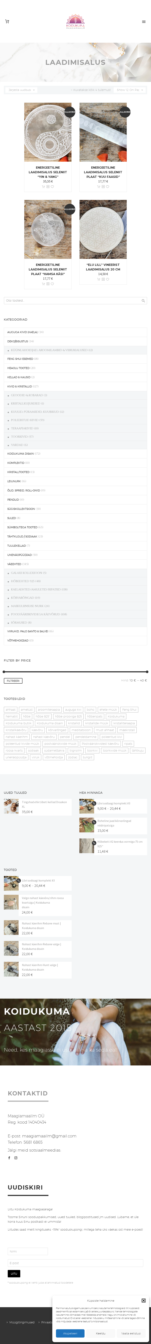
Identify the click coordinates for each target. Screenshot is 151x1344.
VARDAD (17, 445)
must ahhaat (105, 730)
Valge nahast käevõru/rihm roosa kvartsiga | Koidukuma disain (43, 902)
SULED (11, 518)
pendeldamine (85, 737)
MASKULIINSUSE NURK (27, 606)
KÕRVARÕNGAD (22, 598)
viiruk (35, 757)
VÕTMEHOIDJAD (17, 640)
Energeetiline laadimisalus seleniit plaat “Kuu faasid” (103, 172)
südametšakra (54, 750)
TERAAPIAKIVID (22, 428)
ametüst (27, 709)
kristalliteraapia (124, 723)
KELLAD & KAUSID (18, 377)
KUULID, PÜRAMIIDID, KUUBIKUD (35, 412)
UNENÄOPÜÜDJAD (19, 554)
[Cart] (7, 21)
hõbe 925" (43, 716)
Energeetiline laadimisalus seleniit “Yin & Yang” (48, 172)
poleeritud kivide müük (22, 743)
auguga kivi (73, 709)
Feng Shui (129, 709)
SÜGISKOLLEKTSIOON (21, 508)
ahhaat (10, 709)
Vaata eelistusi (131, 1333)
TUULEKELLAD (16, 545)
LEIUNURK (14, 481)
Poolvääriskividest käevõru (100, 743)
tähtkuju (138, 750)
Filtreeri (13, 680)
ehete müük (108, 709)
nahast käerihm (17, 737)
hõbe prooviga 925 (68, 716)
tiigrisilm (76, 750)
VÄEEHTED (14, 564)
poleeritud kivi (112, 737)
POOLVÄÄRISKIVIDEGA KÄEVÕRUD (35, 614)
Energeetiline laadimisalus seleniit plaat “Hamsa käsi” (48, 269)
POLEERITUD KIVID (24, 420)
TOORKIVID (19, 437)
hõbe (26, 716)
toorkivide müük (115, 750)
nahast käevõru (44, 737)
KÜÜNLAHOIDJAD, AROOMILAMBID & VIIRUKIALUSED (49, 350)
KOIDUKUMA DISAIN (20, 453)
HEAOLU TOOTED (18, 368)
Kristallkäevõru (16, 730)
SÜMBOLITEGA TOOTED (22, 527)
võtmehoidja (54, 757)
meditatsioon (81, 730)
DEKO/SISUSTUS (17, 341)
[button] (143, 1300)
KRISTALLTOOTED (18, 472)
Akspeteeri (70, 1333)
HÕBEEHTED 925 (22, 581)
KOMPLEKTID (15, 462)
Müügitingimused (22, 1322)
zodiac (73, 757)
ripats (128, 743)
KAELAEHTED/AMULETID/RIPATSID (36, 589)
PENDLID (13, 499)
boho (90, 709)
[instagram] (15, 1157)
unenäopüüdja (16, 757)
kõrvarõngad (57, 730)
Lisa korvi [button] (43, 186)
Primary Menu (144, 21)
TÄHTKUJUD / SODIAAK (22, 536)
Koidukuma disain (50, 723)
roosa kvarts (14, 750)
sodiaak (33, 750)
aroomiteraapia (49, 709)
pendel (65, 737)
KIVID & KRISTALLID (19, 386)
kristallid (74, 723)
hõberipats (94, 716)
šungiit (87, 757)
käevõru (37, 730)
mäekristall (127, 730)
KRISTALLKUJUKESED (25, 404)
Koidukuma (116, 716)
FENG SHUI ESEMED (20, 358)
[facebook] (9, 1157)
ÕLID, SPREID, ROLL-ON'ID (23, 490)
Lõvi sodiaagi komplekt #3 (113, 803)
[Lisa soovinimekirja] (52, 186)
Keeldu (101, 1333)
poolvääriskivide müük (60, 743)
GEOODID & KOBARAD (27, 395)
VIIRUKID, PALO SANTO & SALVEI (27, 631)
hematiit (12, 716)
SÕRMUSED (19, 623)
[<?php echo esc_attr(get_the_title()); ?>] (47, 186)
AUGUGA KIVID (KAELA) (22, 332)
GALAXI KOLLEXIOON (26, 573)
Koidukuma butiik (18, 723)
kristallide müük (96, 723)
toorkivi (92, 750)
